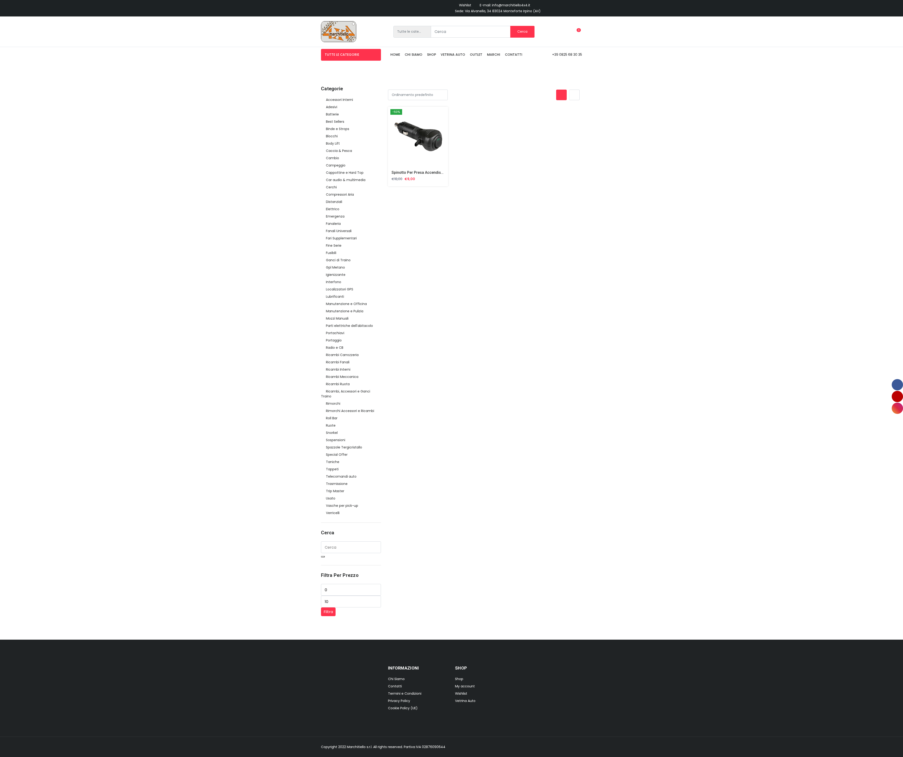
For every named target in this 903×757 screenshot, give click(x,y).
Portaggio (334, 340)
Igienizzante (335, 274)
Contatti (513, 54)
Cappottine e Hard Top (345, 172)
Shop (431, 54)
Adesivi (331, 107)
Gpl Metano (335, 267)
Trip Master (335, 491)
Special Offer (337, 454)
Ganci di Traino (338, 260)
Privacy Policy (399, 700)
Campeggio (335, 165)
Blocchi (332, 136)
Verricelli (333, 513)
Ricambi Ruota (338, 384)
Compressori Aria (340, 194)
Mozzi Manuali (337, 318)
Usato (330, 498)
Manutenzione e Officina (346, 303)
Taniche (332, 462)
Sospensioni (335, 440)
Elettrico (332, 209)
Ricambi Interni (338, 369)
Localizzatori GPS (339, 289)
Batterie (332, 114)
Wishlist (465, 5)
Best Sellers (335, 121)
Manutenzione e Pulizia (344, 311)
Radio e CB (334, 347)
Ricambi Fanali (337, 362)
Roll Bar (331, 418)
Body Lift (333, 143)
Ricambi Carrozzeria (342, 355)
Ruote (331, 425)
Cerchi (331, 187)
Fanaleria (333, 223)
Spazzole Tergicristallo (344, 447)
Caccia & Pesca (339, 150)
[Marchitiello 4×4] (338, 31)
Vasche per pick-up (342, 505)
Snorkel (332, 432)
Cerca (522, 31)
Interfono (333, 282)
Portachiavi (335, 333)
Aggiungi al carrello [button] (412, 137)
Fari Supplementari (341, 238)
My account (465, 686)
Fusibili (331, 252)
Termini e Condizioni (404, 693)
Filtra (328, 611)
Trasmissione (337, 483)
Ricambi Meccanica (342, 376)
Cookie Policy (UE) (403, 708)
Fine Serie (333, 245)
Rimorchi (333, 403)
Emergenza (335, 216)
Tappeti (332, 469)
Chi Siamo (396, 679)
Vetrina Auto (453, 54)
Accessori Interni (339, 99)
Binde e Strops (337, 129)
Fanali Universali (339, 231)
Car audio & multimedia (345, 180)
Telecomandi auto (341, 476)
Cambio (332, 158)
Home (395, 54)
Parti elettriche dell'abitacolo (349, 325)
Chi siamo (413, 54)
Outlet (476, 54)
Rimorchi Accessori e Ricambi (350, 410)
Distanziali (334, 201)
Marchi (493, 54)
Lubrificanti (335, 296)
